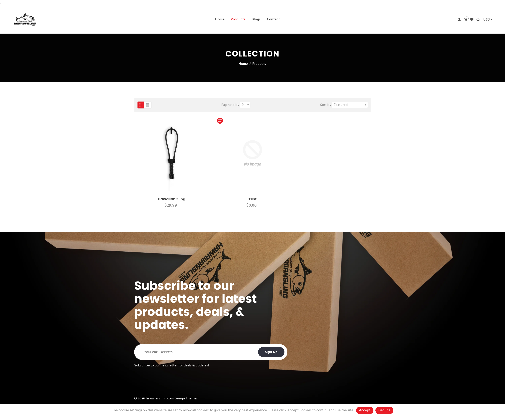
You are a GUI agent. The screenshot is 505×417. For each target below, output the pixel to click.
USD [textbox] (486, 20)
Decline (384, 410)
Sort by (326, 105)
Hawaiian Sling (171, 199)
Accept (364, 410)
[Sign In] (459, 20)
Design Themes (186, 398)
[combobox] (488, 20)
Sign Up (271, 352)
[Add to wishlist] (205, 153)
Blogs (256, 19)
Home (219, 19)
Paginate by (230, 105)
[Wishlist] (472, 20)
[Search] (478, 20)
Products (238, 19)
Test (252, 199)
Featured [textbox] (341, 105)
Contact (273, 19)
